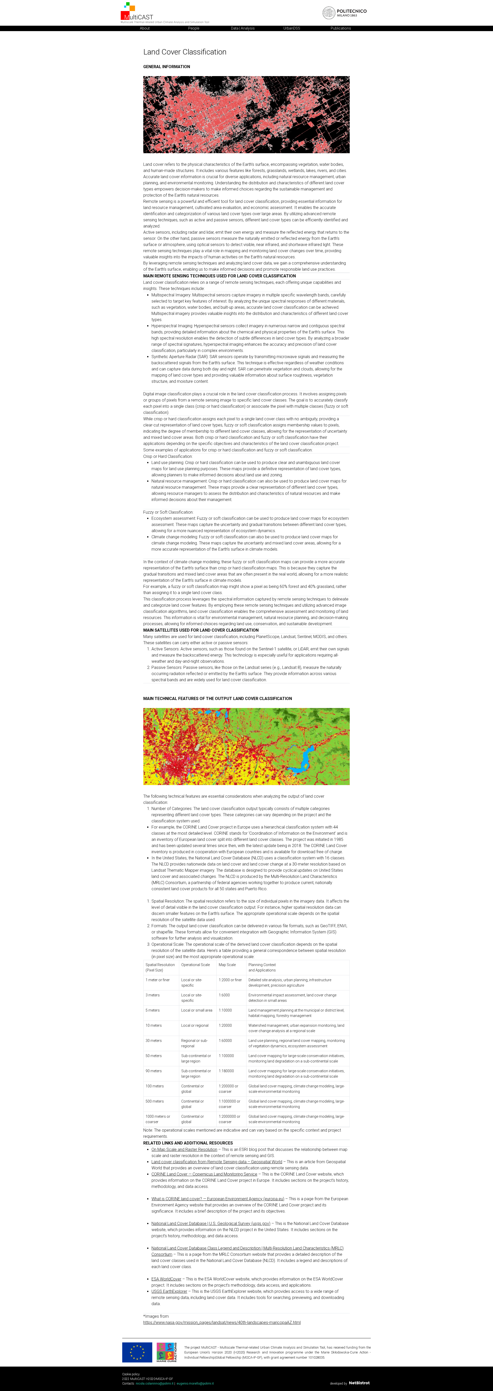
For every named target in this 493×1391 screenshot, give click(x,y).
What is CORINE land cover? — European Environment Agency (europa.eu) (217, 1198)
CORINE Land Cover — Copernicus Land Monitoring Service (204, 1174)
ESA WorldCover (166, 1279)
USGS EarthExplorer (169, 1291)
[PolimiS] (345, 12)
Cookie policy (131, 1374)
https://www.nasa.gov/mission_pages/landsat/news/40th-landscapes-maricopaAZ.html (222, 1322)
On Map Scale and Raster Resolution (184, 1149)
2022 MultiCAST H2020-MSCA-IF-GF (147, 1379)
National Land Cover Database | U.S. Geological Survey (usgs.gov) (210, 1223)
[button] (154, 1383)
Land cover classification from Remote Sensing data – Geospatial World (216, 1161)
